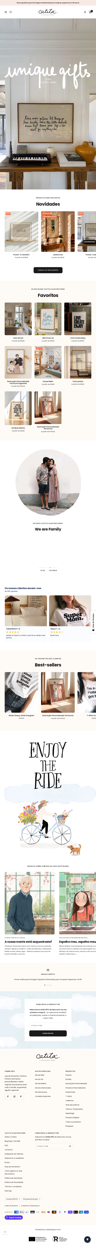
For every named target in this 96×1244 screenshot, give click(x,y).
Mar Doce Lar (48, 338)
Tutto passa (77, 381)
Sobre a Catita (11, 1137)
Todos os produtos (73, 1122)
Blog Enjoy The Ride (12, 1141)
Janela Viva (58, 255)
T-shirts (69, 1096)
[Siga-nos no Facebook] (8, 1096)
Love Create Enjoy (77, 338)
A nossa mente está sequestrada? (28, 942)
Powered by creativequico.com (48, 1229)
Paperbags (70, 1113)
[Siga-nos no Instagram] (14, 1096)
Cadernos (70, 1100)
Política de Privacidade (14, 1182)
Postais (68, 1079)
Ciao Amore (18, 338)
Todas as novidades (48, 270)
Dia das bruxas (41, 1092)
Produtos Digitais (72, 1117)
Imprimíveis (70, 1092)
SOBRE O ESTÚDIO (48, 560)
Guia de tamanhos (12, 1167)
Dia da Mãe (39, 1075)
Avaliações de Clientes (14, 1154)
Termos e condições (13, 1186)
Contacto (9, 1150)
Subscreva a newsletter (14, 1158)
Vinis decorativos (72, 1105)
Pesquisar (69, 1126)
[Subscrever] (70, 1146)
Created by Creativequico (30, 1206)
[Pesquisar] (11, 12)
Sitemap (8, 1191)
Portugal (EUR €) (12, 1199)
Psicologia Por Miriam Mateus (73, 938)
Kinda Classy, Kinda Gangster (21, 716)
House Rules (48, 381)
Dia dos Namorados (43, 1088)
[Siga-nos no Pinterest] (21, 1096)
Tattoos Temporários (74, 1109)
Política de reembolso (13, 1178)
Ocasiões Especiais (43, 1096)
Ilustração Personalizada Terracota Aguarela (18, 382)
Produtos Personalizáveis (76, 1088)
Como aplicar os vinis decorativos (13, 1172)
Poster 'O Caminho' (21, 255)
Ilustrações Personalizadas (76, 1083)
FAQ (6, 1145)
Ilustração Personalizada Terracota (48, 428)
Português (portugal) (30, 1199)
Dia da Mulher (40, 1083)
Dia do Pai (39, 1079)
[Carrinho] (90, 12)
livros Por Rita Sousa (15, 938)
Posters (69, 1075)
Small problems (18, 428)
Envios (7, 1162)
